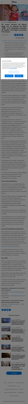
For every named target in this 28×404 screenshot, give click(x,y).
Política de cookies (13, 68)
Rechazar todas (9, 75)
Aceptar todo (19, 75)
